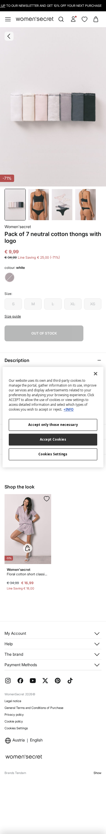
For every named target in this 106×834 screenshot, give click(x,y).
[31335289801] (46, 498)
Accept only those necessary (53, 425)
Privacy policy (14, 715)
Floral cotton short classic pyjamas (28, 574)
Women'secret (18, 226)
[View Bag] (95, 19)
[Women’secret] (34, 19)
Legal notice (13, 701)
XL (72, 303)
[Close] (95, 373)
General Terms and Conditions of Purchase (34, 708)
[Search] (61, 19)
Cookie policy (14, 721)
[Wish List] (84, 19)
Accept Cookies (53, 439)
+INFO (68, 409)
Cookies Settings (16, 728)
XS (92, 303)
